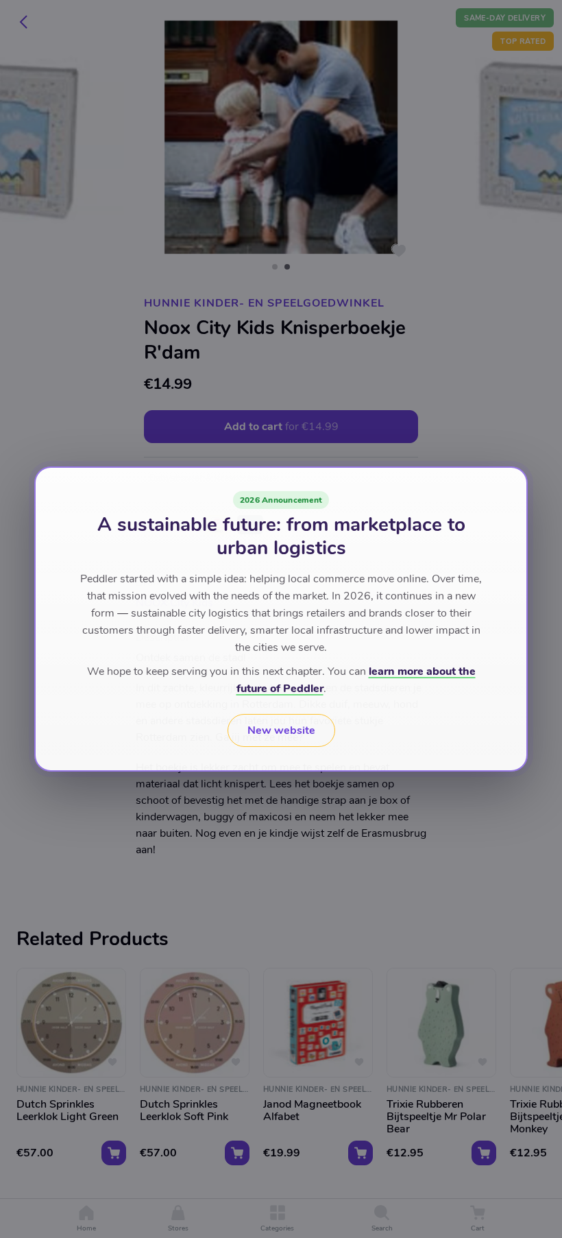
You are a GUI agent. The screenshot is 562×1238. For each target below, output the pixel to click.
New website (281, 730)
